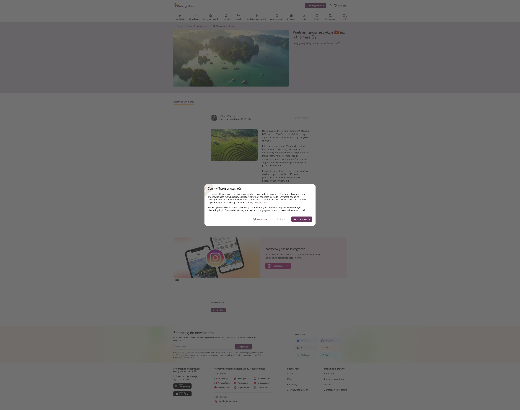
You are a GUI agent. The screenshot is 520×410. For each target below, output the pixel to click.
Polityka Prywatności (258, 202)
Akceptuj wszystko (302, 219)
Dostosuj (281, 219)
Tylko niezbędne (260, 219)
